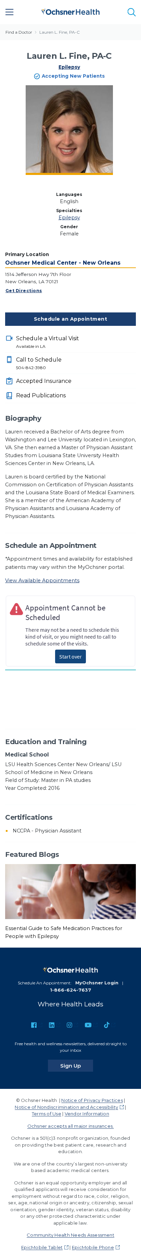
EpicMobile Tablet (42, 1247)
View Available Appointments (42, 580)
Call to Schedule (39, 363)
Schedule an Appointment (70, 319)
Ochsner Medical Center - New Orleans (62, 262)
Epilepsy (69, 67)
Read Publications (41, 395)
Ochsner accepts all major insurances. (70, 1126)
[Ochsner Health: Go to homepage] (70, 11)
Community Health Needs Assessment (70, 1235)
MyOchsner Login (96, 982)
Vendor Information (87, 1113)
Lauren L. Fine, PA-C (59, 32)
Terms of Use (46, 1113)
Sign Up (76, 1065)
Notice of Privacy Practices (92, 1100)
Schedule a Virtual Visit (47, 342)
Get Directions (23, 290)
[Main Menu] (9, 12)
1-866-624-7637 (70, 990)
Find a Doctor (18, 32)
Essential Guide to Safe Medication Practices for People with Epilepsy (63, 932)
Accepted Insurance (44, 381)
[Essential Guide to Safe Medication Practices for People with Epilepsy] (70, 891)
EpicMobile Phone (93, 1247)
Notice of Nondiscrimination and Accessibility (66, 1107)
